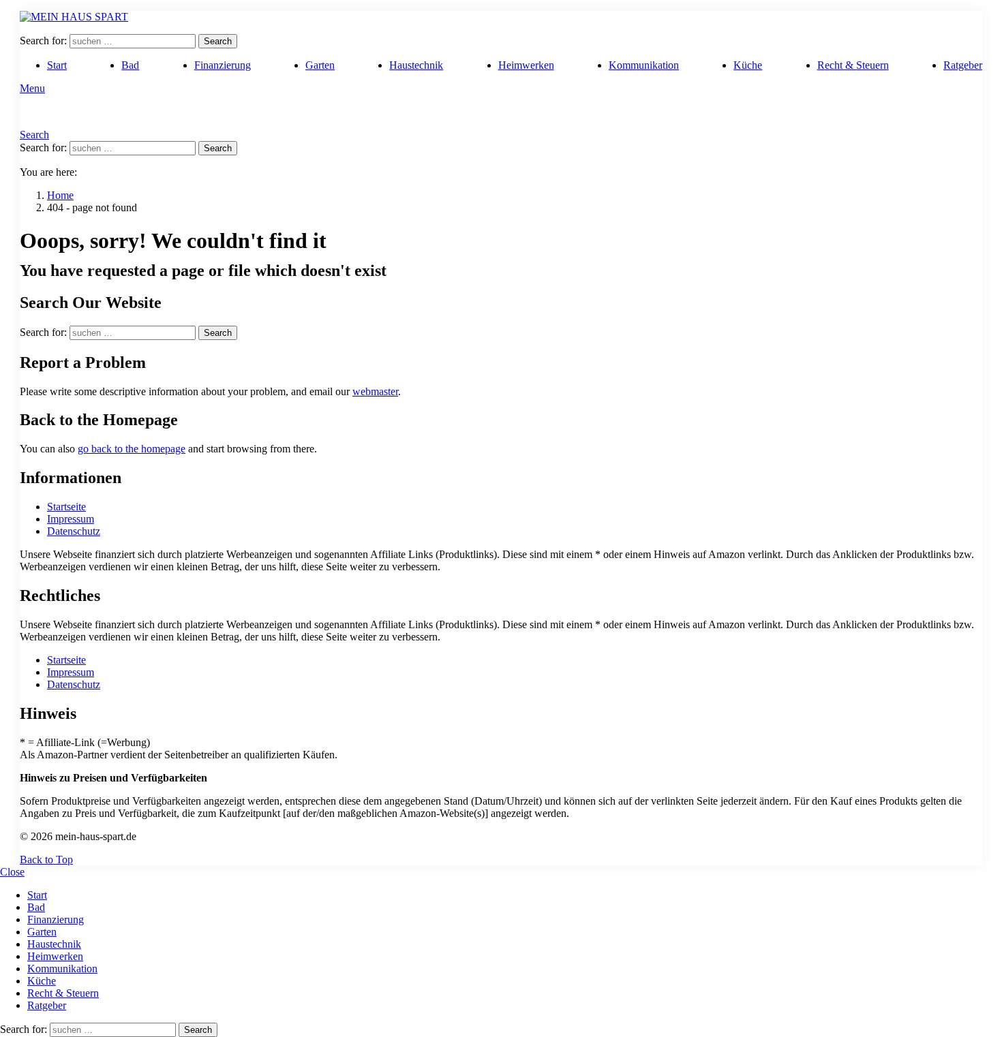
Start (57, 65)
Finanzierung (222, 65)
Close (12, 872)
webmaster (375, 391)
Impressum (70, 519)
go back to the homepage (131, 448)
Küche (747, 65)
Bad (130, 65)
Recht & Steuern (853, 65)
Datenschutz (73, 531)
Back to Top (46, 859)
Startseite (66, 506)
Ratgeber (962, 65)
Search (218, 41)
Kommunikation (644, 65)
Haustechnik (416, 65)
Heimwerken (526, 65)
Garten (320, 65)
